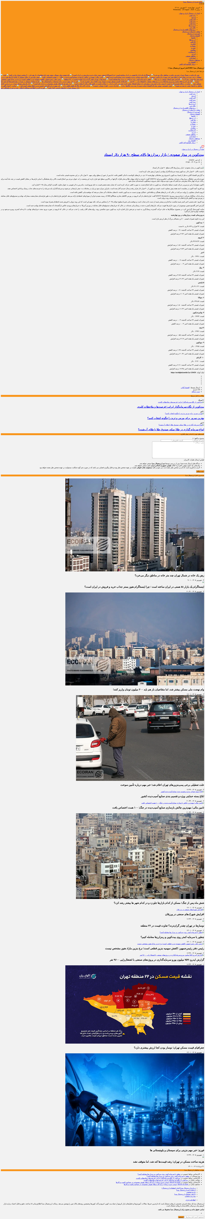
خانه (202, 149)
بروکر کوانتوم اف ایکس (187, 64)
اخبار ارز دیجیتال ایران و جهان (189, 13)
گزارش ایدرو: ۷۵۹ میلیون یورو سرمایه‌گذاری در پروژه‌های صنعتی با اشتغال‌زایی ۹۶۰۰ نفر (161, 81)
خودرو (193, 48)
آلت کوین (192, 19)
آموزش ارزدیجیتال (193, 34)
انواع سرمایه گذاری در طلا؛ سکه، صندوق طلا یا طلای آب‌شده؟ (171, 429)
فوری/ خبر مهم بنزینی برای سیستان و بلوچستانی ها (60, 81)
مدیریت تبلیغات (190, 1196)
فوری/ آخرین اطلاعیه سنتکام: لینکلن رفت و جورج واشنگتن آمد (23, 88)
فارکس (193, 42)
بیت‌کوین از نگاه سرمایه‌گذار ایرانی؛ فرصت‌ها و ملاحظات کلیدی (170, 406)
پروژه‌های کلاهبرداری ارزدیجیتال (184, 30)
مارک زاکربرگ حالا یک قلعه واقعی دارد (76, 86)
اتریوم (193, 17)
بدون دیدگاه (196, 392)
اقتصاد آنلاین (185, 387)
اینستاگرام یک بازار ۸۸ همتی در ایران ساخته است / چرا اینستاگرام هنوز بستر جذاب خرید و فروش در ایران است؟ (111, 75)
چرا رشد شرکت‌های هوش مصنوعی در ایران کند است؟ (52, 84)
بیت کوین (192, 15)
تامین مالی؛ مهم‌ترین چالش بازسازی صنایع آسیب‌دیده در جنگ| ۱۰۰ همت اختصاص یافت (72, 77)
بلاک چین (192, 27)
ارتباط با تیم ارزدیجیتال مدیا (186, 1190)
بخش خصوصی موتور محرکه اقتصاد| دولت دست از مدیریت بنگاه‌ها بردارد (146, 86)
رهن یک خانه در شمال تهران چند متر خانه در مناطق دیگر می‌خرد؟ (176, 75)
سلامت (193, 50)
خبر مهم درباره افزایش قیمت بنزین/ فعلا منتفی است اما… (39, 86)
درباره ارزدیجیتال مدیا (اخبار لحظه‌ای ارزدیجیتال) (179, 1188)
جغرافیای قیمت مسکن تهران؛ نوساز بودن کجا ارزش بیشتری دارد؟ (103, 81)
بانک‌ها (193, 38)
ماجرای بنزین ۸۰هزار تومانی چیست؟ (106, 86)
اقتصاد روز (192, 62)
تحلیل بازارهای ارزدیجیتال (191, 32)
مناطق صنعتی (191, 56)
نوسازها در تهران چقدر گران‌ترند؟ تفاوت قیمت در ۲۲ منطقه (85, 79)
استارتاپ (192, 58)
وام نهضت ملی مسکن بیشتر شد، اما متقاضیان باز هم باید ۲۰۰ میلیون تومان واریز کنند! (39, 75)
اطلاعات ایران (191, 1200)
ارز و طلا (192, 40)
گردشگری (192, 52)
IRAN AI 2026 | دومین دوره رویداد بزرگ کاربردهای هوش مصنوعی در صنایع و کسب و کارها (148, 1182)
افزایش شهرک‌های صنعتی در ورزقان (167, 79)
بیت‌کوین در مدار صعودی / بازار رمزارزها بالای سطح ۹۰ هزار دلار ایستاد (154, 155)
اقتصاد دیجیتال (195, 36)
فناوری (193, 44)
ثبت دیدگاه (200, 471)
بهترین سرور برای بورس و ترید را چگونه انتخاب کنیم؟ (175, 418)
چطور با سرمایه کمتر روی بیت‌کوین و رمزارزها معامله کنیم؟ (130, 79)
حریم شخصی (191, 1192)
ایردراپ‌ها (192, 25)
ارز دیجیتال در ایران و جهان (191, 149)
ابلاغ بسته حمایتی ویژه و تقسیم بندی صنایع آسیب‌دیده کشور (126, 77)
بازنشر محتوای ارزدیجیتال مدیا (185, 1194)
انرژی (194, 54)
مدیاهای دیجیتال (194, 60)
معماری (193, 46)
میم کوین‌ (192, 21)
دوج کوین (192, 23)
